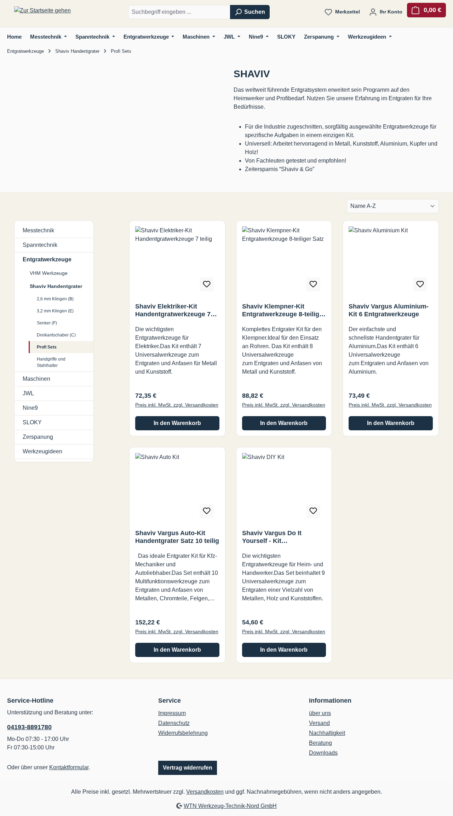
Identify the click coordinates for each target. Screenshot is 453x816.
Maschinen (36, 379)
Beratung (320, 743)
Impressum (172, 713)
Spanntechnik (40, 245)
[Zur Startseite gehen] (42, 10)
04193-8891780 (29, 727)
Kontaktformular (68, 767)
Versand (319, 723)
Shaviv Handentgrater (56, 286)
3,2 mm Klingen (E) (55, 310)
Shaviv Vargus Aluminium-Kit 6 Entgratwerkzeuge (389, 310)
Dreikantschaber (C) (56, 335)
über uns (320, 713)
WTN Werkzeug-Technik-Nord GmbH (230, 806)
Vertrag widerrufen (187, 768)
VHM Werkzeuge (49, 273)
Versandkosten (205, 792)
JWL (28, 393)
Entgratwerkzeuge (47, 259)
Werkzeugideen (42, 451)
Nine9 (30, 408)
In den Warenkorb (177, 423)
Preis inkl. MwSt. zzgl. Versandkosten (176, 405)
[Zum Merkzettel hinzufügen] (207, 284)
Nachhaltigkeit (327, 733)
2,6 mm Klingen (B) (55, 298)
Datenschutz (174, 723)
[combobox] (179, 12)
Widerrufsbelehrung (183, 733)
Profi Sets (47, 347)
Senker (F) (47, 323)
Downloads (323, 753)
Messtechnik (38, 230)
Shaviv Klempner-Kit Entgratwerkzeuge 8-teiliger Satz (283, 310)
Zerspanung (38, 437)
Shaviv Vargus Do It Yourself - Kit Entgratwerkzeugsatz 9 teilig (276, 537)
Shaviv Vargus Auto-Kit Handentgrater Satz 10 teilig (177, 536)
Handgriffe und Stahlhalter (51, 362)
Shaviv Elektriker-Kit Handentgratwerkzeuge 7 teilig (173, 310)
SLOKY (32, 422)
